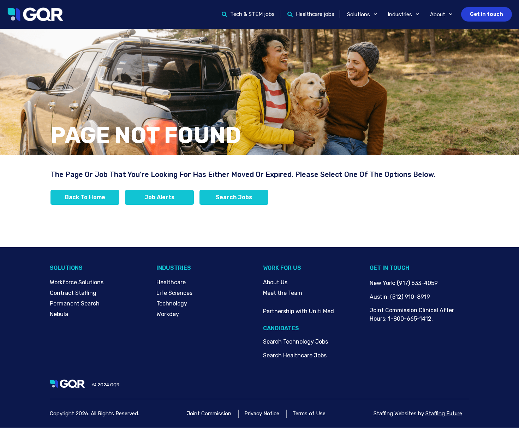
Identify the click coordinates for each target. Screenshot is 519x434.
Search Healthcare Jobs (295, 355)
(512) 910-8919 (410, 296)
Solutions (358, 14)
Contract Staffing (73, 293)
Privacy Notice (261, 413)
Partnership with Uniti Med (298, 311)
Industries (400, 14)
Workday (167, 314)
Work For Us (282, 267)
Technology (171, 303)
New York (382, 283)
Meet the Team (282, 293)
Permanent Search (75, 303)
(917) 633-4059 (417, 283)
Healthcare (171, 282)
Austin (378, 296)
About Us (275, 282)
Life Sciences (174, 293)
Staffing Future (443, 413)
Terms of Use (309, 413)
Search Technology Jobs (295, 341)
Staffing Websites (395, 413)
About (437, 14)
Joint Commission (209, 413)
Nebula (59, 314)
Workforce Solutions (76, 282)
